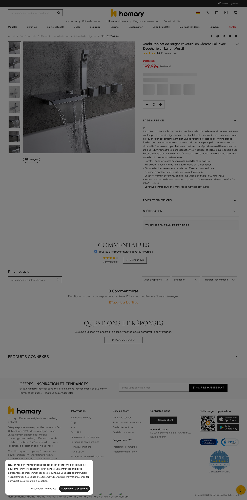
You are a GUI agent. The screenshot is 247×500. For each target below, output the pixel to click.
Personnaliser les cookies (43, 488)
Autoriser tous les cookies (74, 488)
